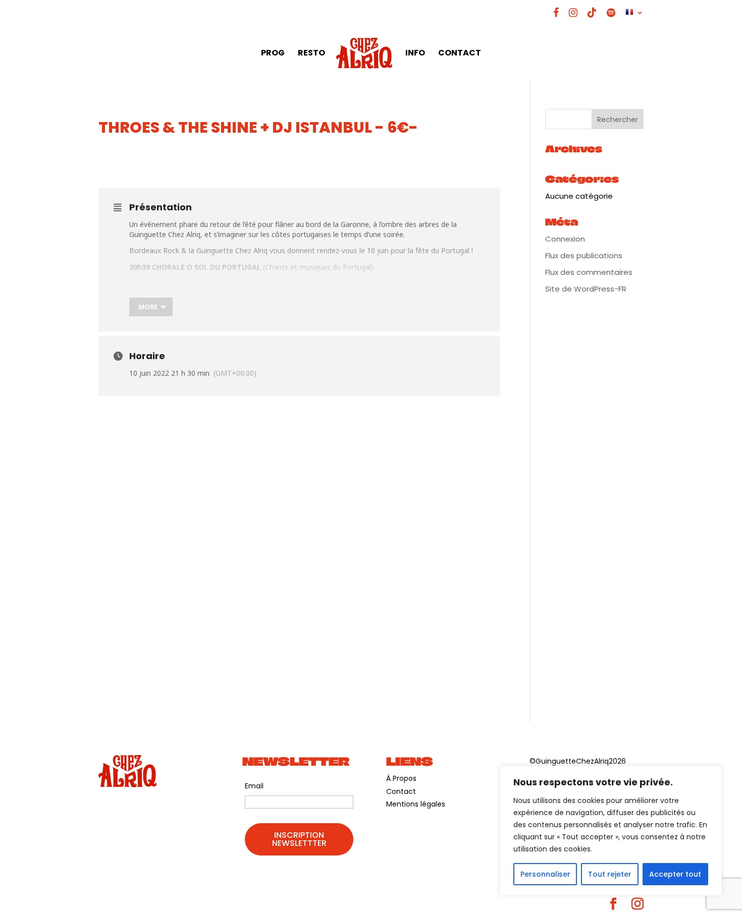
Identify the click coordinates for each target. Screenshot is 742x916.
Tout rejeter (609, 874)
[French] (634, 16)
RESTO (311, 54)
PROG (273, 54)
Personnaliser (545, 874)
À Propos (401, 778)
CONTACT (459, 54)
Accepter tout (675, 874)
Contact (401, 791)
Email (254, 786)
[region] (611, 831)
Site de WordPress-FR (585, 288)
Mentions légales (415, 804)
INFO (415, 54)
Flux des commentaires (588, 272)
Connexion (565, 239)
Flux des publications (583, 255)
